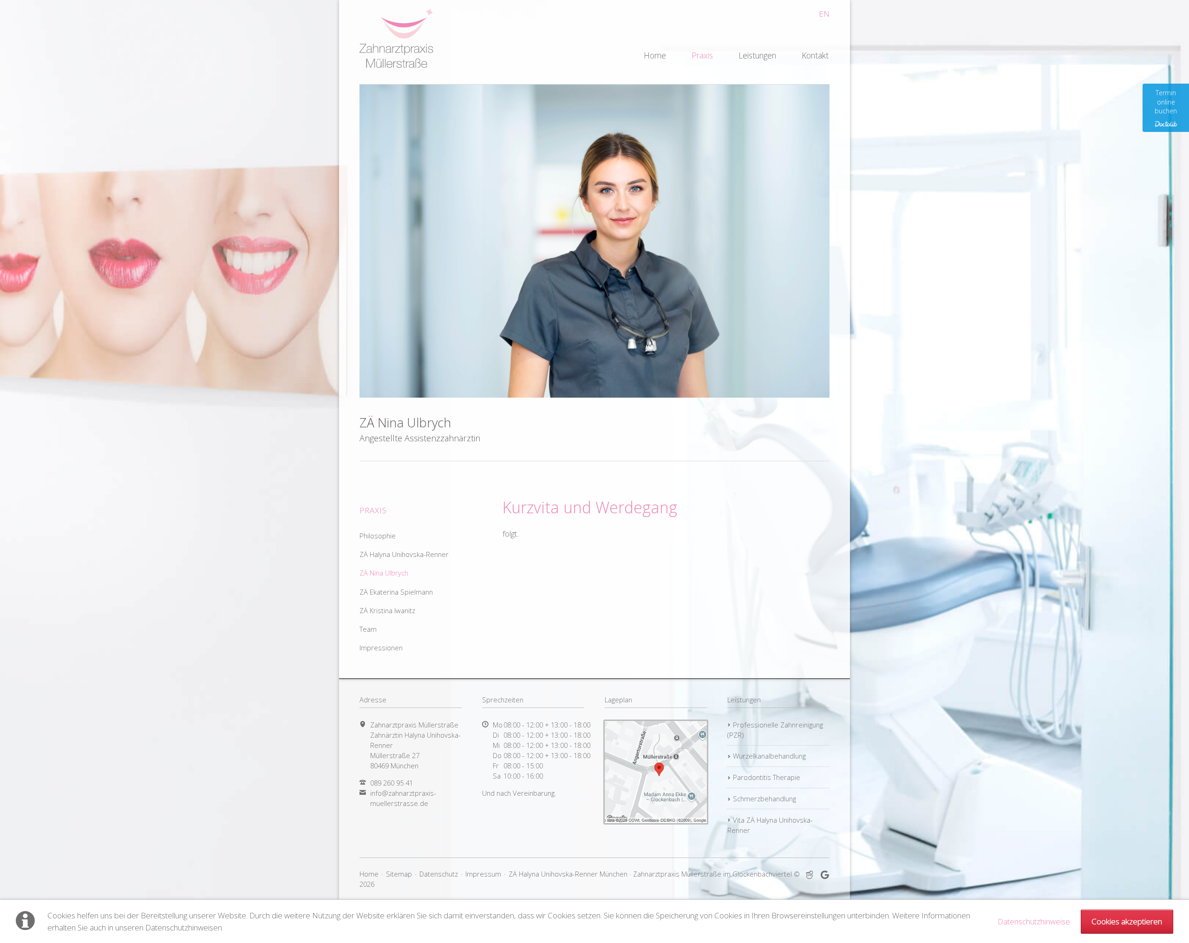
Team (368, 629)
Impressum (483, 873)
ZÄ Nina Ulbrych (383, 572)
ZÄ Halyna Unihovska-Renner (404, 554)
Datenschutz (438, 873)
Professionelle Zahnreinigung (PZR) (775, 730)
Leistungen (757, 55)
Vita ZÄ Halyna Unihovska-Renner (770, 825)
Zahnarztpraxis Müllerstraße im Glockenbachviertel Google (825, 875)
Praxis (702, 55)
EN (824, 13)
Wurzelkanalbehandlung (769, 755)
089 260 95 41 (391, 782)
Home (655, 55)
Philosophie (377, 535)
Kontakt (815, 55)
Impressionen (381, 647)
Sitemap (399, 873)
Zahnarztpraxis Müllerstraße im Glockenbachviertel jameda (809, 875)
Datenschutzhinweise (1034, 921)
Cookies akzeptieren (1126, 921)
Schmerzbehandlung (764, 798)
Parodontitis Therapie (766, 777)
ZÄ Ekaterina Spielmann (396, 591)
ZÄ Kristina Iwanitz (387, 610)
